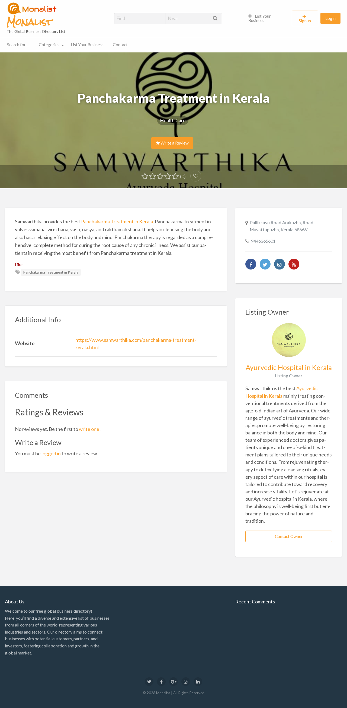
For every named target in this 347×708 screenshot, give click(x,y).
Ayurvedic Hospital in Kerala (289, 367)
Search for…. (18, 44)
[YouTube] (293, 264)
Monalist (29, 22)
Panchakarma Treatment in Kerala (117, 221)
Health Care (173, 120)
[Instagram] (279, 264)
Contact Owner (289, 536)
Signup (305, 20)
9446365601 (263, 240)
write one (89, 429)
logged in (51, 453)
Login (330, 18)
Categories (49, 44)
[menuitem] (268, 18)
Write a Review (174, 142)
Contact (120, 44)
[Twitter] (265, 264)
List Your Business (259, 18)
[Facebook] (250, 264)
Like (19, 264)
